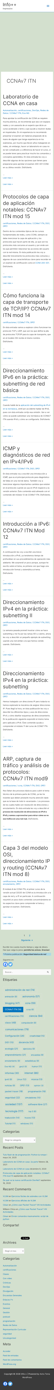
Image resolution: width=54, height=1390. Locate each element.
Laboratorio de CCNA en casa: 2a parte (20, 1162)
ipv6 (8, 1079)
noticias (10, 1085)
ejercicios (29, 1049)
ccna (20, 785)
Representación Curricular (14, 1329)
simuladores (33, 1097)
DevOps (35, 110)
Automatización (10, 110)
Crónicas (7, 1283)
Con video (7, 1278)
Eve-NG (25, 113)
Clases (6, 1274)
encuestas (37, 1055)
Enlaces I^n (8, 1300)
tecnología (14, 1111)
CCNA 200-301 (42, 263)
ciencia (36, 1015)
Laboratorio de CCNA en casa (16, 1169)
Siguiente (27, 940)
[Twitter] (10, 964)
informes (12, 1073)
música (36, 1079)
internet (31, 1073)
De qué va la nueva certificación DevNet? (21, 1180)
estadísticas (32, 1061)
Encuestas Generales (12, 1295)
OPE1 (5, 226)
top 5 (32, 1111)
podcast (6, 1317)
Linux (21, 1079)
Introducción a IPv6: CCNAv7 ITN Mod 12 (26, 530)
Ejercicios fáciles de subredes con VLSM (29, 1196)
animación (11, 996)
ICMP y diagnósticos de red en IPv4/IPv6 (26, 455)
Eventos (6, 1304)
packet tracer (14, 1091)
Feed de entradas (10, 1355)
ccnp (30, 1009)
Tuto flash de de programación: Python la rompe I (25, 1155)
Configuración (14, 1036)
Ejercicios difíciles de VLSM (23, 1200)
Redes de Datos (24, 223)
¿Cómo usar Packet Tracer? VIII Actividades (31, 1205)
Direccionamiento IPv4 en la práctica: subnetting (25, 680)
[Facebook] (5, 964)
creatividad (37, 1036)
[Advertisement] (27, 40)
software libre (37, 1104)
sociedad (13, 1104)
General (6, 1308)
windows (26, 1123)
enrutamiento (9, 884)
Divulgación (8, 1291)
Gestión (6, 1312)
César (5, 1205)
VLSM (5, 1196)
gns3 (23, 1066)
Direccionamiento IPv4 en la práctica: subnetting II (25, 608)
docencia (26, 1042)
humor (37, 1066)
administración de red (20, 989)
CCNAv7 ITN (15, 113)
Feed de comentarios (12, 1360)
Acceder (6, 1351)
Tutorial (10, 1123)
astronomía (31, 996)
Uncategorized (9, 1338)
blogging (12, 1003)
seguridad (12, 1097)
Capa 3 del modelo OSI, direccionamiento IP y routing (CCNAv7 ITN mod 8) (26, 861)
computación (28, 1023)
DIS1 (47, 223)
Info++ (9, 4)
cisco (10, 1022)
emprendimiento (15, 1055)
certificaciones (24, 110)
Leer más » (8, 178)
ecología (11, 1048)
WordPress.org (9, 1364)
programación (37, 1091)
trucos (30, 1118)
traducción (12, 1118)
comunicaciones (17, 1029)
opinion (38, 1085)
